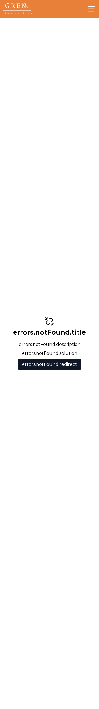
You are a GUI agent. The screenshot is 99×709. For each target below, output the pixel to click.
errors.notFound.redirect (49, 364)
